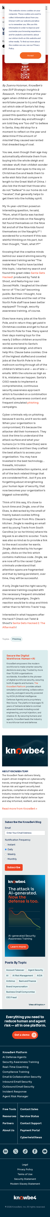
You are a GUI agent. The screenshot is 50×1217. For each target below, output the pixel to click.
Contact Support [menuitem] (31, 1123)
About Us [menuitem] (8, 1130)
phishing (32, 402)
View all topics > (37, 1004)
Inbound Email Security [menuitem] (17, 1081)
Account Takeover (15, 970)
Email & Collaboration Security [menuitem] (21, 1076)
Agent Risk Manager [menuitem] (15, 1096)
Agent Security (35, 970)
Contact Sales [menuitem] (29, 1109)
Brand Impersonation (17, 986)
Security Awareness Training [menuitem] (20, 1062)
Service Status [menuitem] (29, 1116)
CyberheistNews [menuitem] (31, 1137)
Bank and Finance (27, 981)
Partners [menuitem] (8, 1123)
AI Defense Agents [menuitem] (14, 1057)
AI (7, 975)
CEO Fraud (11, 997)
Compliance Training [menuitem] (15, 1071)
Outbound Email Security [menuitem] (18, 1086)
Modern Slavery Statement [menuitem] (25, 1183)
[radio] (25, 844)
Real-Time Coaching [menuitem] (15, 1067)
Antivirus (10, 981)
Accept (30, 55)
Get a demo (22, 1034)
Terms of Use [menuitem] (25, 1174)
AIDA (39, 975)
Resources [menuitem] (8, 1116)
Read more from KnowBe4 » (19, 808)
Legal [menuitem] (25, 1164)
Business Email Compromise (20, 992)
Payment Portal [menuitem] (30, 1130)
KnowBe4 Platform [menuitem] (14, 1052)
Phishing (16, 639)
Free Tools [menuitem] (8, 1109)
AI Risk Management (22, 975)
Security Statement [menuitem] (25, 1179)
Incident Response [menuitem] (14, 1091)
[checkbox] (25, 851)
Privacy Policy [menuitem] (25, 1169)
